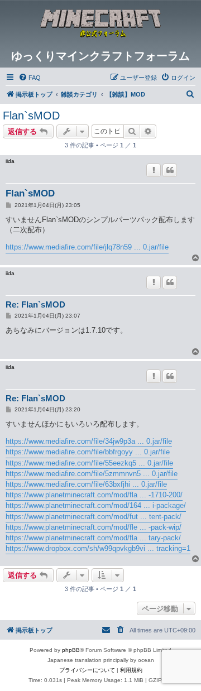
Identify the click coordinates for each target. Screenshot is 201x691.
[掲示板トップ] (100, 24)
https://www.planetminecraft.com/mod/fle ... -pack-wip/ (93, 527)
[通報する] (153, 170)
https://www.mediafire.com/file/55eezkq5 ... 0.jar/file (89, 463)
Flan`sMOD (31, 115)
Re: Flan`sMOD (35, 304)
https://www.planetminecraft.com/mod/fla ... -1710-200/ (94, 495)
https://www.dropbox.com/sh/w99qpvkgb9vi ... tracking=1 (98, 548)
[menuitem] (29, 77)
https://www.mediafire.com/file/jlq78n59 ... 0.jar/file (87, 247)
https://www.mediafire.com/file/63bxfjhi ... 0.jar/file (86, 484)
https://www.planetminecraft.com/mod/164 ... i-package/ (96, 505)
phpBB (71, 650)
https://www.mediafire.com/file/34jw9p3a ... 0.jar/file (89, 441)
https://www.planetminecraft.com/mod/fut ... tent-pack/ (93, 516)
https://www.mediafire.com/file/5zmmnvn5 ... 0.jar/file (92, 473)
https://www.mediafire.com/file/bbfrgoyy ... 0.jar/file (88, 452)
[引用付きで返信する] (169, 170)
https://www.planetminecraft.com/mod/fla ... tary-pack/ (93, 538)
